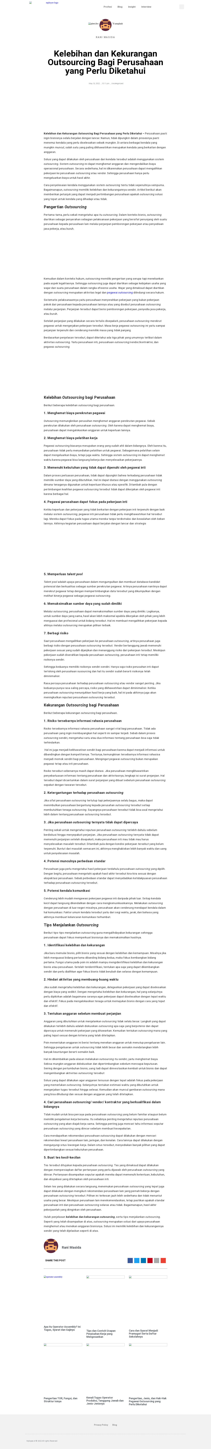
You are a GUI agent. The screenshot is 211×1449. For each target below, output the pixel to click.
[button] (181, 6)
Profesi (108, 6)
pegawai (120, 292)
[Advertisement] (105, 109)
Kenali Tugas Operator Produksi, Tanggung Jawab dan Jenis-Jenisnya (105, 1400)
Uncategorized (117, 83)
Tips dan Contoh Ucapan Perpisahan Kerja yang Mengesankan (101, 1333)
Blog (120, 6)
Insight (132, 6)
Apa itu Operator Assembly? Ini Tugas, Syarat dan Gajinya (62, 1328)
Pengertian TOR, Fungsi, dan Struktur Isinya (60, 1400)
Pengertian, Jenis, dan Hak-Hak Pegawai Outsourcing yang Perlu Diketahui (148, 1401)
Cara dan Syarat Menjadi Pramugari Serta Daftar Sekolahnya (143, 1333)
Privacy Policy (101, 1425)
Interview (146, 6)
